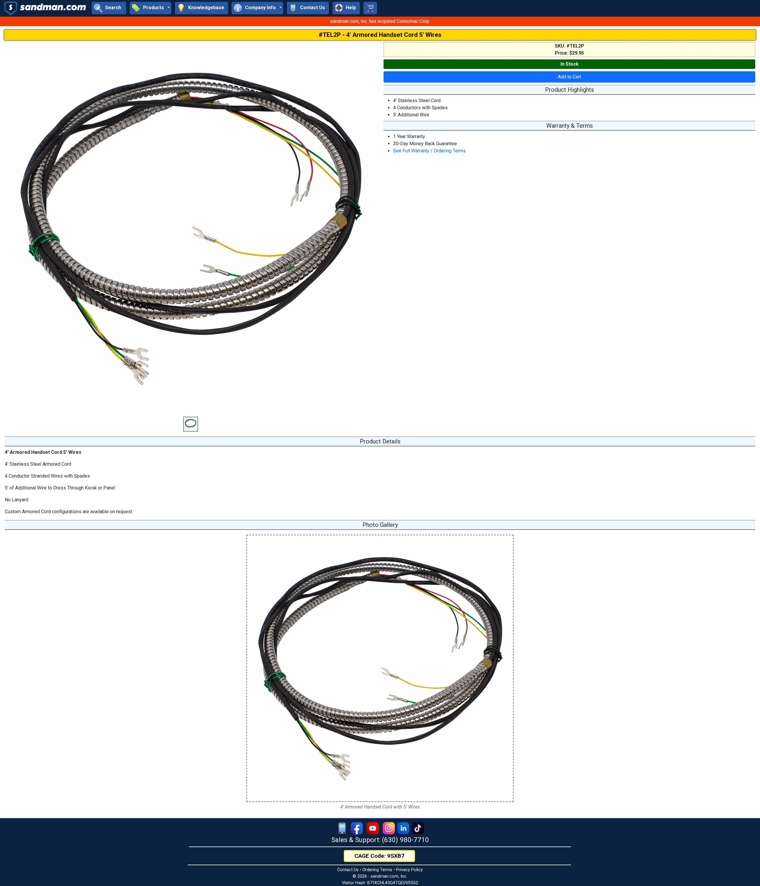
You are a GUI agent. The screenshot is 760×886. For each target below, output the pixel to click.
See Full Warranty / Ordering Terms (429, 151)
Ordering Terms (377, 869)
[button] (150, 8)
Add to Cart (569, 77)
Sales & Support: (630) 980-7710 (380, 840)
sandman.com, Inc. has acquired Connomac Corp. (380, 21)
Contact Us (348, 869)
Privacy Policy (409, 869)
